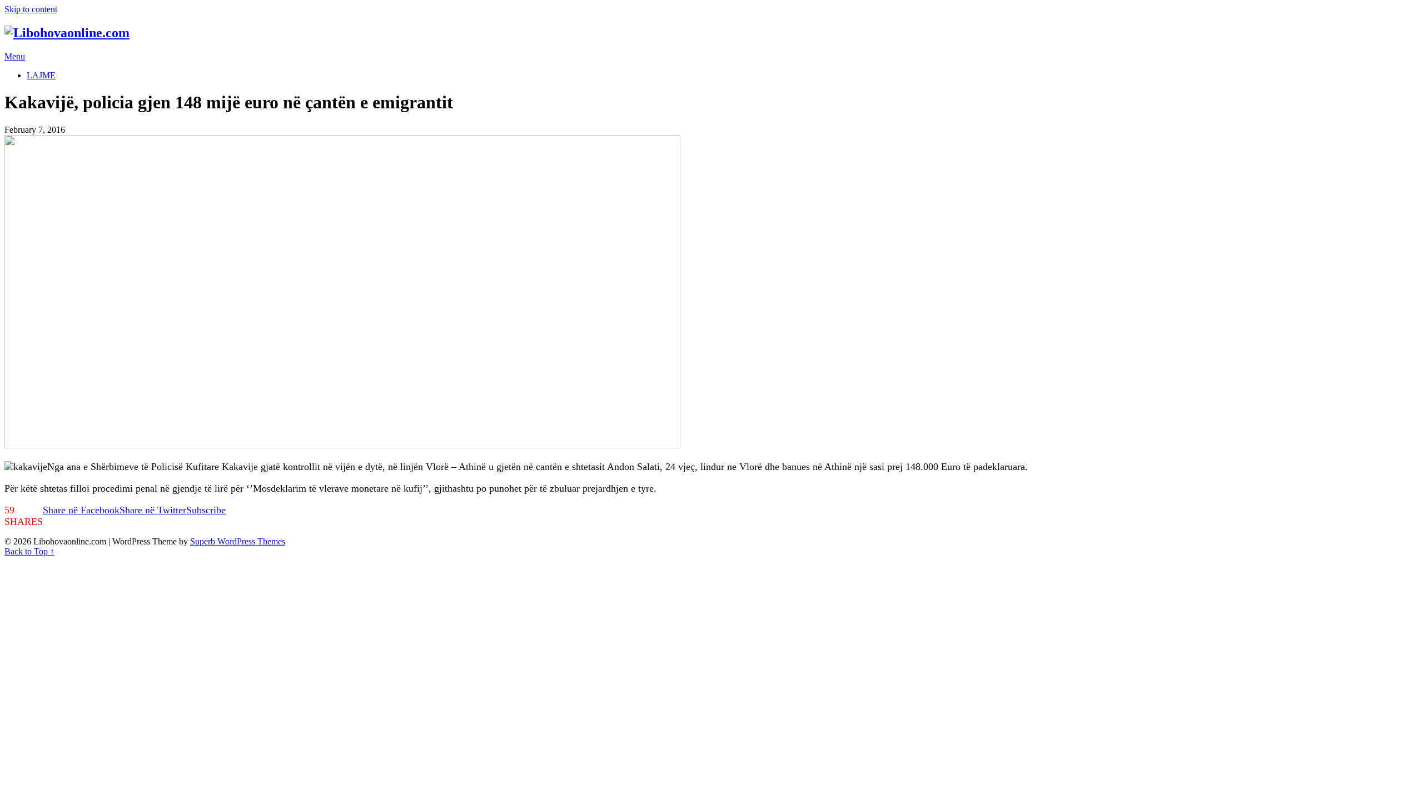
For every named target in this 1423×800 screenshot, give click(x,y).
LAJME (41, 75)
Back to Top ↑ (29, 551)
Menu (14, 56)
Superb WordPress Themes (237, 541)
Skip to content (30, 9)
